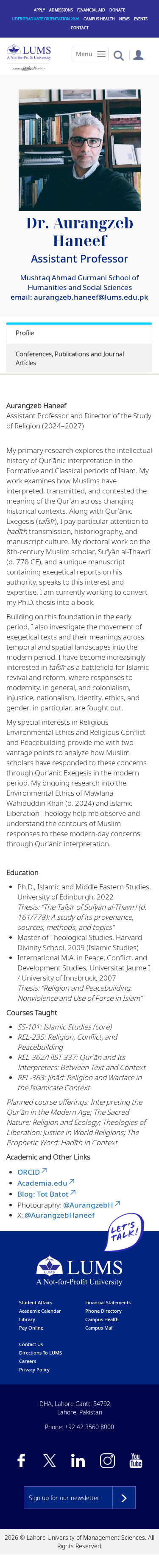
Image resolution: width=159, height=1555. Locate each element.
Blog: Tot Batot (43, 1194)
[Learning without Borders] (28, 68)
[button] (118, 55)
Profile (25, 332)
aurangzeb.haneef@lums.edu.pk (91, 297)
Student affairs (35, 1302)
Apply (39, 10)
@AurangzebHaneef (60, 1215)
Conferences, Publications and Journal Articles (70, 358)
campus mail (99, 1328)
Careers (27, 1361)
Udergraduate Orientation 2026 (45, 19)
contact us (31, 1344)
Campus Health (99, 19)
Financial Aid (91, 10)
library (27, 1319)
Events (141, 19)
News (124, 19)
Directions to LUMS (40, 1352)
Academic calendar (40, 1311)
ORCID (28, 1172)
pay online (31, 1328)
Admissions (61, 10)
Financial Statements (108, 1302)
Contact (80, 27)
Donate (117, 10)
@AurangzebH (88, 1205)
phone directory (103, 1311)
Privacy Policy (34, 1369)
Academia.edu (42, 1183)
